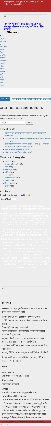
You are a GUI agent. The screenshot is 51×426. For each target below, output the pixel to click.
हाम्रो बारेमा (3, 82)
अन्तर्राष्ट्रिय (3, 55)
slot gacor (4, 425)
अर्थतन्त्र (3, 72)
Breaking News (11, 164)
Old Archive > (13, 32)
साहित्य (2, 77)
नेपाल (1, 52)
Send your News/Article (14, 4)
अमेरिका (2, 50)
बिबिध (1, 69)
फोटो (1, 74)
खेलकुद (2, 63)
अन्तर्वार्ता (2, 58)
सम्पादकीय (3, 41)
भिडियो (2, 66)
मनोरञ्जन (3, 61)
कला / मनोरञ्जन (10, 178)
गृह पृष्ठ (2, 39)
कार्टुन (2, 80)
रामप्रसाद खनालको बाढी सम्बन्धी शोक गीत (17, 149)
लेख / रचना (3, 47)
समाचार (2, 44)
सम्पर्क (2, 85)
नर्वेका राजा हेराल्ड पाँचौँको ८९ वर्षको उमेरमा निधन (19, 152)
